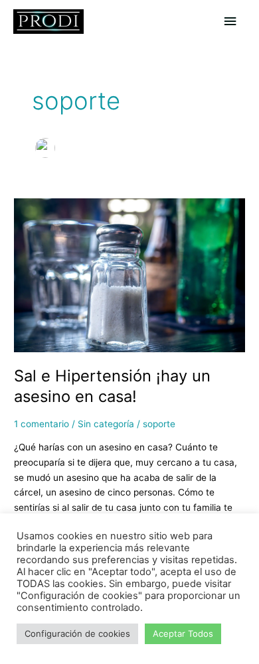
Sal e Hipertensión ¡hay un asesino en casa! (112, 386)
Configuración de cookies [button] (77, 633)
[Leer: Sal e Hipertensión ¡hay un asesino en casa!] (129, 274)
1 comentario (41, 424)
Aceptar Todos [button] (183, 633)
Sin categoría (106, 424)
